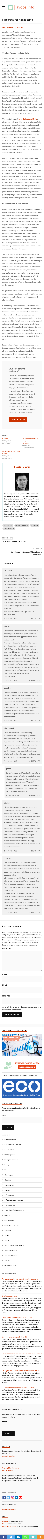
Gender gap (9, 1175)
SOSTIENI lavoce (18, 419)
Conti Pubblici (9, 1150)
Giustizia (8, 1180)
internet (34, 525)
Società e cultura (11, 1250)
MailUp (5, 1521)
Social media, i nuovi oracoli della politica (17, 1318)
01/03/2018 (14, 795)
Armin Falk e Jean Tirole (27, 119)
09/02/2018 (20, 27)
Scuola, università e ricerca (14, 1245)
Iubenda (5, 1524)
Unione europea (10, 1265)
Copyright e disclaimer (10, 1468)
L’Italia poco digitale (9, 1296)
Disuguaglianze (10, 1155)
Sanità (7, 1240)
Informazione (9, 1195)
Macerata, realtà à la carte (17, 19)
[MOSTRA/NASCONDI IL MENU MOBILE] (3, 7)
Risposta (35, 619)
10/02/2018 (11, 761)
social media (9, 528)
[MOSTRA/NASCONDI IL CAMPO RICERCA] (40, 7)
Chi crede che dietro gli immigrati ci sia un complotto (30, 441)
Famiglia (7, 1165)
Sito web (6, 996)
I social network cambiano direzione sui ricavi (18, 1388)
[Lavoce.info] (22, 7)
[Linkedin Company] (16, 1497)
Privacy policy (7, 1470)
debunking (8, 525)
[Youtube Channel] (20, 1497)
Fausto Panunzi (8, 27)
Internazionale (10, 1205)
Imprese (7, 1190)
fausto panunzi (21, 525)
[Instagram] (12, 1497)
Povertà (7, 1235)
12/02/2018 (11, 912)
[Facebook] (4, 1497)
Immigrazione (9, 1185)
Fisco (6, 1170)
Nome (5, 974)
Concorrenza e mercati (13, 1145)
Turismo (7, 1260)
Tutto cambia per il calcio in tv (14, 541)
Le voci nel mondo (9, 1509)
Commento (8, 949)
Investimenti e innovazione (14, 1210)
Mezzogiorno (9, 1220)
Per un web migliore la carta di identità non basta (20, 1279)
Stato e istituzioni (11, 1255)
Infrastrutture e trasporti (14, 1200)
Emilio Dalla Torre (9, 1526)
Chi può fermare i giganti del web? (14, 1337)
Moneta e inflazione (12, 1225)
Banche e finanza (10, 1139)
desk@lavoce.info (8, 1456)
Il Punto (5, 439)
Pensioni (8, 1230)
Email (5, 985)
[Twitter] (8, 1497)
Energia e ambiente (11, 1160)
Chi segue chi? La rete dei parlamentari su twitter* (20, 1371)
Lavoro (7, 1215)
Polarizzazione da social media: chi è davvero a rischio (22, 1354)
